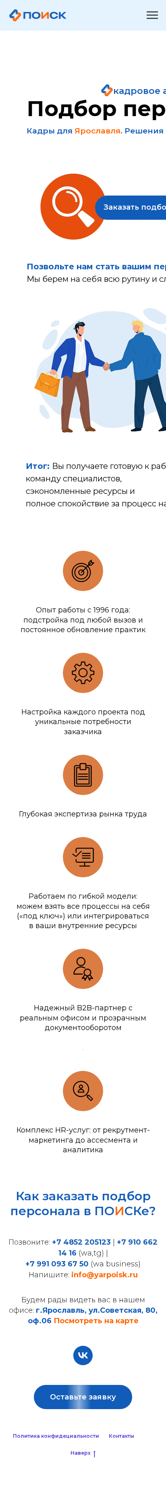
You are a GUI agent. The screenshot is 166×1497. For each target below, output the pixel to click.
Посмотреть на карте (96, 1320)
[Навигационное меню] (152, 15)
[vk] (83, 1355)
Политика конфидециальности (56, 1436)
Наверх (81, 1453)
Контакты (121, 1436)
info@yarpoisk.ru (104, 1274)
